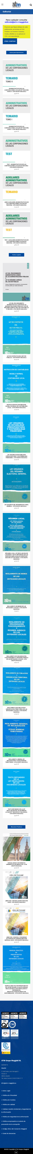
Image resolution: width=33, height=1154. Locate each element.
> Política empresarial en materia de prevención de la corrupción (13, 1122)
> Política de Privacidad (9, 1095)
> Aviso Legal (5, 1091)
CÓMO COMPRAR (10, 41)
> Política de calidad (8, 1104)
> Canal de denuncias (8, 1133)
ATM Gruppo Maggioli (22, 1149)
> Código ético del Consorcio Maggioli (14, 1129)
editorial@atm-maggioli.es (16, 22)
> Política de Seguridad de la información (15, 1117)
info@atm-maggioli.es (8, 1083)
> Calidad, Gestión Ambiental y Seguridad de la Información (16, 1110)
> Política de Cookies (8, 1100)
